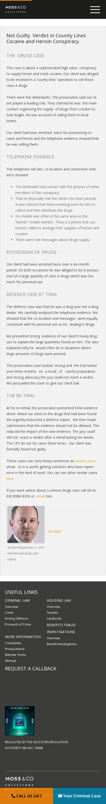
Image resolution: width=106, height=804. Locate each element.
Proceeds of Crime (18, 624)
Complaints (13, 643)
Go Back (54, 531)
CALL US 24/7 (28, 796)
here (10, 478)
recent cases (85, 461)
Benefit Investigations (62, 644)
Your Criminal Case (81, 796)
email (40, 496)
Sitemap (10, 661)
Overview (11, 607)
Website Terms (15, 655)
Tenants (52, 613)
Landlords (54, 618)
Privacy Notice (15, 649)
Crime (9, 613)
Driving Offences (16, 618)
